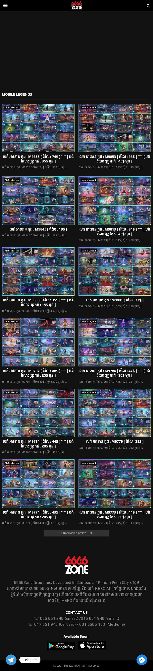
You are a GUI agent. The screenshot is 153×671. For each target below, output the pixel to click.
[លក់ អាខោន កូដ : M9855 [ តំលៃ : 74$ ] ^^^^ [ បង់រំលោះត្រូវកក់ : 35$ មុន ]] (38, 128)
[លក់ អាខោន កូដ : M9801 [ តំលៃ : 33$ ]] (114, 271)
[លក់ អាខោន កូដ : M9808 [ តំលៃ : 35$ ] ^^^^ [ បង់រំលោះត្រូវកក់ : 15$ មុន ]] (38, 271)
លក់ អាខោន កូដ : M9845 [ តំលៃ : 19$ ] (38, 229)
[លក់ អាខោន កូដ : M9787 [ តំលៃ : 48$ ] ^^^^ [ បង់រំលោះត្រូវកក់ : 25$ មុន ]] (38, 342)
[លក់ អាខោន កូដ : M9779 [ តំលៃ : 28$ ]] (114, 413)
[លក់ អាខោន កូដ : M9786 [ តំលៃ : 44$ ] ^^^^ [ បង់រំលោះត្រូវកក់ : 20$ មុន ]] (114, 342)
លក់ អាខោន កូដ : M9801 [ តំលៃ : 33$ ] (115, 300)
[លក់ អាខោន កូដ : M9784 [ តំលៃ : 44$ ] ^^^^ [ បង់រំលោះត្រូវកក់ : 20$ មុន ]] (38, 413)
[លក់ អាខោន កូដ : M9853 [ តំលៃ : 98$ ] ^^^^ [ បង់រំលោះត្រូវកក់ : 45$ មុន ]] (114, 128)
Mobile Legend (12, 107)
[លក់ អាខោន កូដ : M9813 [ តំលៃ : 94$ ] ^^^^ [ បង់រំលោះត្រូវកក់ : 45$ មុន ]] (114, 200)
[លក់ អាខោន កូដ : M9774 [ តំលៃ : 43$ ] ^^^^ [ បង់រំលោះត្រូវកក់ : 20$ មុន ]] (38, 483)
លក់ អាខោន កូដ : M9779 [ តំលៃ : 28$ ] (115, 441)
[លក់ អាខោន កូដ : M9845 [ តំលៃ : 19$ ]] (38, 200)
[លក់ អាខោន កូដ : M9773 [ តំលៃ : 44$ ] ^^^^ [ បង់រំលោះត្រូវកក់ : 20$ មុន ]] (114, 483)
